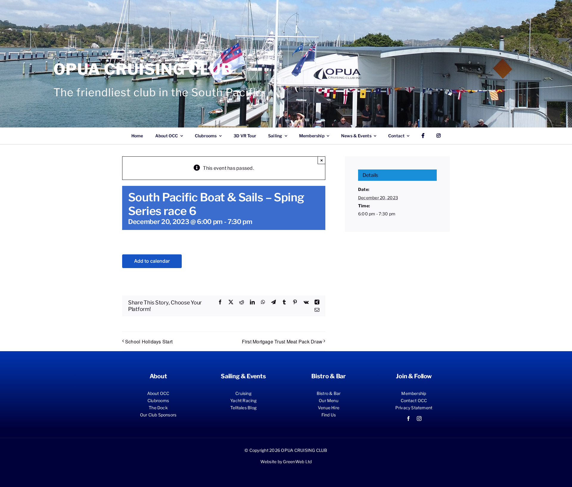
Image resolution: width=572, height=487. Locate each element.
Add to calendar (152, 261)
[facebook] (408, 418)
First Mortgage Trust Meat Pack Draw (282, 341)
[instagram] (419, 418)
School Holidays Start (148, 341)
